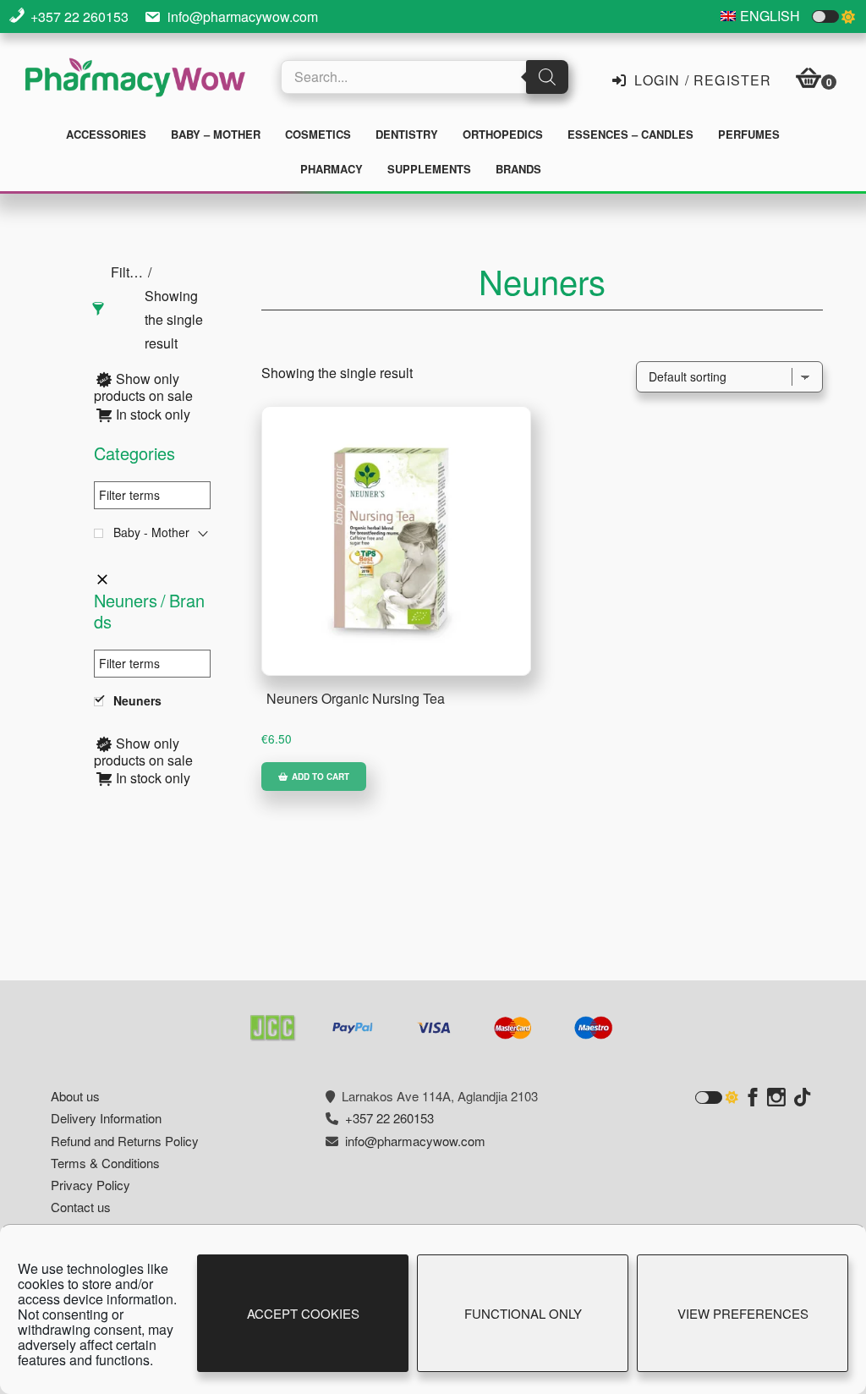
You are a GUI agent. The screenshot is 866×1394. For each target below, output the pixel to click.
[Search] (547, 77)
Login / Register (700, 78)
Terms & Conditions (105, 1163)
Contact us (81, 1207)
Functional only (523, 1313)
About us (75, 1096)
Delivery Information (106, 1118)
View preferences (742, 1313)
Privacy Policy (90, 1185)
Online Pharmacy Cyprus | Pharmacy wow (135, 79)
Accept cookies (303, 1313)
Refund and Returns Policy (125, 1141)
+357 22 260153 (79, 16)
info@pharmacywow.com (242, 16)
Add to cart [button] (320, 776)
